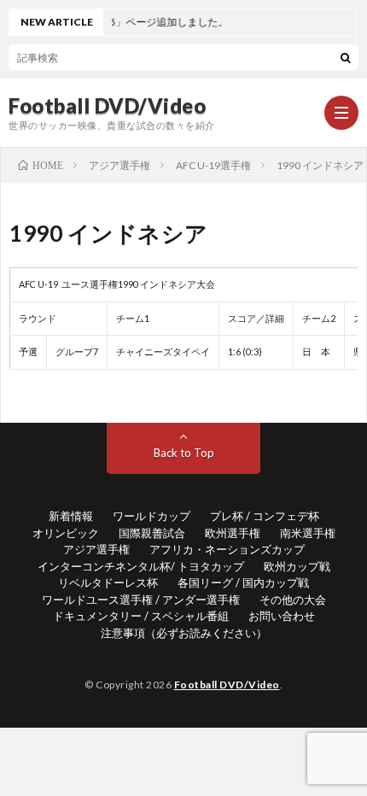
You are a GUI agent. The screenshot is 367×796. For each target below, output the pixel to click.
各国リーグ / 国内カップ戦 (243, 582)
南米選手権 (307, 533)
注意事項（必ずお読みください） (184, 633)
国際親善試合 (152, 533)
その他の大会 (292, 599)
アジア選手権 (96, 549)
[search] (345, 57)
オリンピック (65, 533)
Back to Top (184, 452)
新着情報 (71, 516)
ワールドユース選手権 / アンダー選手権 (141, 599)
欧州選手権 (232, 533)
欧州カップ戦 (297, 566)
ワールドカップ (151, 516)
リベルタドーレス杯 (108, 582)
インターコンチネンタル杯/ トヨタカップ (141, 566)
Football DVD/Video (107, 106)
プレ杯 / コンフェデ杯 (264, 516)
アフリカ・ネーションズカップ (227, 549)
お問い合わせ (281, 616)
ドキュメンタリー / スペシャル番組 (141, 616)
